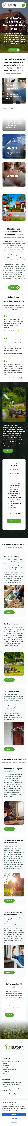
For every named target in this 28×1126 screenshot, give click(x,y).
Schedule (14, 521)
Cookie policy (5, 1065)
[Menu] (23, 5)
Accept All (14, 1114)
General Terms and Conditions (10, 1061)
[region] (14, 1112)
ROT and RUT (5, 1071)
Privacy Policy (6, 1063)
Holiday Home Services (8, 1091)
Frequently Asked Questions (10, 1095)
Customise (14, 1118)
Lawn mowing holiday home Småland (12, 1089)
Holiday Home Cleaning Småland (11, 1082)
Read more (8, 450)
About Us (4, 1073)
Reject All (14, 1122)
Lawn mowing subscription (9, 1093)
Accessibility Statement (9, 1069)
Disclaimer (5, 1067)
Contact (9, 1014)
